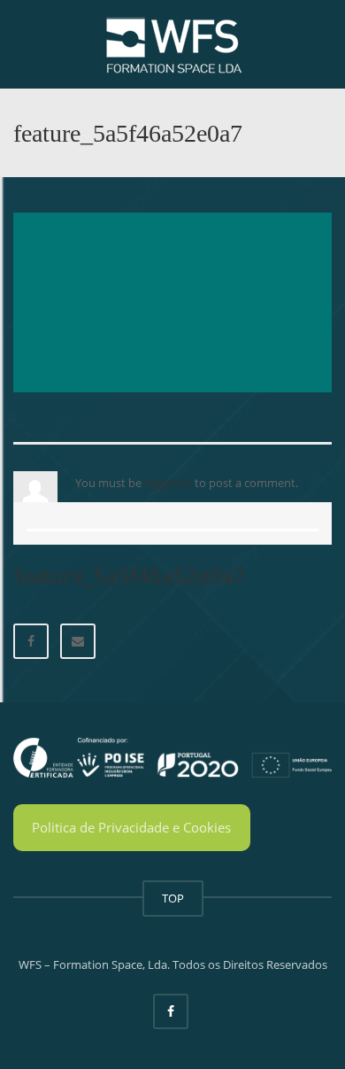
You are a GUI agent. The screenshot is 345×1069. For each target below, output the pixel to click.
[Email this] (78, 641)
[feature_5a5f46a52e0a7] (172, 301)
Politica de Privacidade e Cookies (131, 827)
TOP (173, 898)
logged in (168, 483)
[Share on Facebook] (31, 641)
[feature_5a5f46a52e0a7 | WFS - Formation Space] (172, 44)
